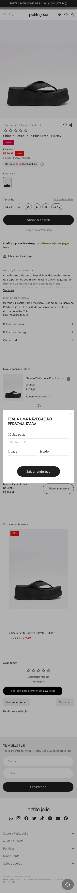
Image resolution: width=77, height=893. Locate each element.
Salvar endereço (38, 471)
